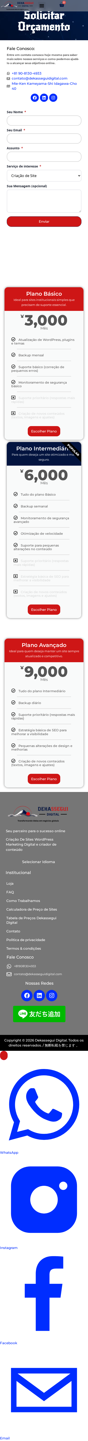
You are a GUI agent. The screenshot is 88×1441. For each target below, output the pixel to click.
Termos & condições (23, 948)
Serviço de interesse (24, 166)
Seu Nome (16, 112)
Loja (10, 883)
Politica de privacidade (25, 940)
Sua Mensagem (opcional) (27, 186)
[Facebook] (35, 98)
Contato (13, 931)
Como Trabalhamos (23, 901)
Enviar (44, 221)
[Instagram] (53, 98)
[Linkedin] (44, 98)
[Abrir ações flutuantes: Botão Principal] (4, 1055)
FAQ (10, 892)
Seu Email (16, 130)
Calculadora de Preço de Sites (31, 909)
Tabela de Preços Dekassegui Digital (31, 920)
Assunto (15, 148)
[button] (42, 5)
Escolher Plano (44, 431)
